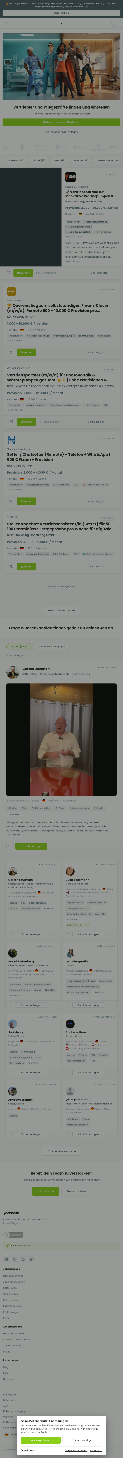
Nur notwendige (82, 1440)
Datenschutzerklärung (76, 1450)
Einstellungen (27, 1450)
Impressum (96, 1450)
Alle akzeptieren (40, 1440)
